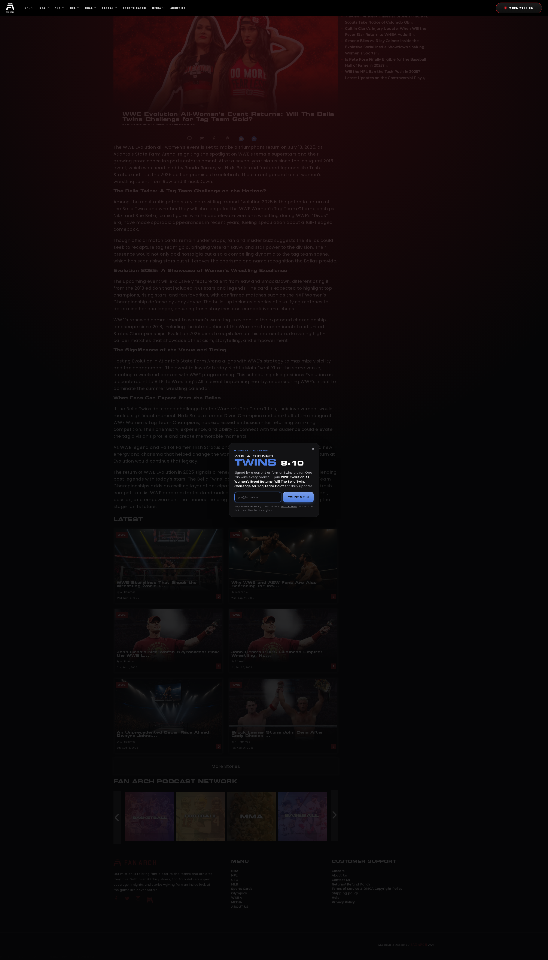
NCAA (89, 8)
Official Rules (289, 506)
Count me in (298, 497)
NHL (73, 8)
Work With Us (521, 8)
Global (107, 8)
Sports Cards (134, 8)
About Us (177, 8)
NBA (42, 8)
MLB (58, 8)
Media (156, 8)
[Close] (313, 449)
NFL (27, 8)
